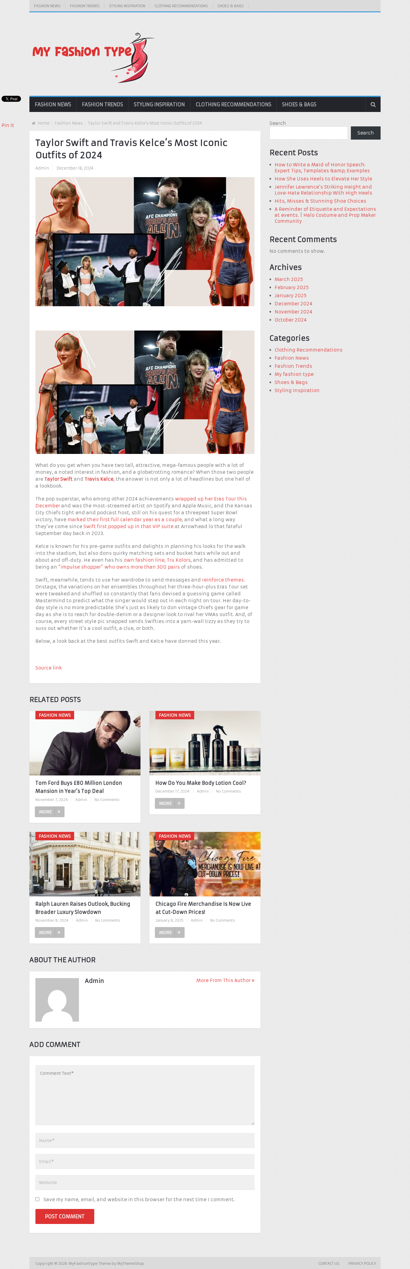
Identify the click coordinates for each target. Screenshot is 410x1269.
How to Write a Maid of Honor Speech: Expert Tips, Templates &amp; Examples (322, 168)
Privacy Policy (362, 1263)
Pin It (8, 125)
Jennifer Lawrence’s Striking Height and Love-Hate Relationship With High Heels (323, 190)
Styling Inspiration (127, 6)
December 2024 (293, 304)
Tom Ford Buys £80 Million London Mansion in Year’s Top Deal (78, 787)
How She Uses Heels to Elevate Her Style (323, 179)
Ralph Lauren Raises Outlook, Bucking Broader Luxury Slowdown (82, 908)
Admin (42, 168)
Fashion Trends (85, 6)
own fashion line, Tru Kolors (157, 560)
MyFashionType (83, 1263)
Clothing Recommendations (181, 6)
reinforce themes (223, 580)
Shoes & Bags (230, 6)
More (45, 811)
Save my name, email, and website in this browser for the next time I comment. (139, 1199)
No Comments (107, 799)
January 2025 (290, 295)
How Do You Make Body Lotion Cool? (200, 783)
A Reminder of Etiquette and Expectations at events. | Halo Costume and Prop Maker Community (325, 215)
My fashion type (294, 374)
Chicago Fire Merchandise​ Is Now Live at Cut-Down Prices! (203, 908)
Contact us (328, 1263)
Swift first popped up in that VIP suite (128, 526)
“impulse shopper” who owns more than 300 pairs (119, 567)
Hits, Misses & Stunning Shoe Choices (320, 201)
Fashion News (47, 6)
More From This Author (223, 980)
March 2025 (289, 279)
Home (44, 123)
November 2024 (293, 312)
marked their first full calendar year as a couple (125, 519)
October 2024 (291, 320)
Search (278, 123)
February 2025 (292, 287)
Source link (48, 668)
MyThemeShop (130, 1263)
